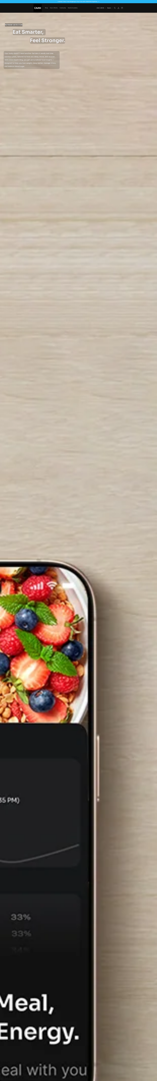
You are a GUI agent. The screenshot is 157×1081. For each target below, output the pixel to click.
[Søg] (115, 8)
